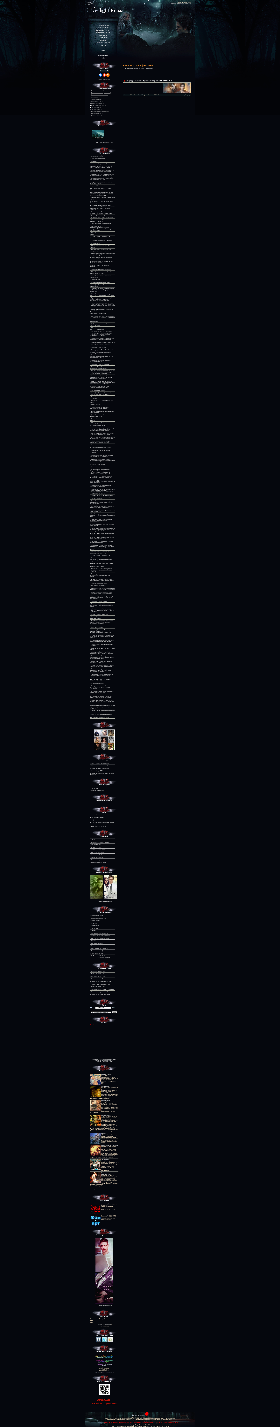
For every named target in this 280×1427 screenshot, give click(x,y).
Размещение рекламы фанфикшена (104, 1189)
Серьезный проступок (97, 953)
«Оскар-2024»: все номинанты (99, 614)
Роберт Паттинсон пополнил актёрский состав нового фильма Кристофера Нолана (102, 294)
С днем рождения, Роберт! (98, 158)
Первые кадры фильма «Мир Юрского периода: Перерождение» (101, 353)
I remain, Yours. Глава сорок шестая (101, 981)
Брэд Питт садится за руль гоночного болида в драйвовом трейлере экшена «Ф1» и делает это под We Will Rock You (102, 382)
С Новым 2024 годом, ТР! (98, 683)
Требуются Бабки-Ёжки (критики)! (100, 768)
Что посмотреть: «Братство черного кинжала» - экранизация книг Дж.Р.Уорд (101, 212)
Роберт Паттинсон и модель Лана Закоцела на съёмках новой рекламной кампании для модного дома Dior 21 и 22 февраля (102, 530)
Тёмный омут (94, 928)
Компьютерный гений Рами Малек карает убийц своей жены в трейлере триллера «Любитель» (102, 290)
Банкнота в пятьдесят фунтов (99, 948)
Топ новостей (95, 107)
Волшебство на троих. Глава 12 (99, 992)
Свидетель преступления (98, 945)
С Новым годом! (95, 279)
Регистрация (180, 3)
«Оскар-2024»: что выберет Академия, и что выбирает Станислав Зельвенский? (101, 476)
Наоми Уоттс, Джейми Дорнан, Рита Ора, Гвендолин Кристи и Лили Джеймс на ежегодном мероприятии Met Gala (102, 429)
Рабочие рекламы (96, 113)
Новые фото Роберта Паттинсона (100, 344)
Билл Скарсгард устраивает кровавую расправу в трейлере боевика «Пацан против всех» (102, 515)
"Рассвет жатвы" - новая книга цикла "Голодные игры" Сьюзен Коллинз (100, 250)
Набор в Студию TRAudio (98, 771)
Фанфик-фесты (95, 820)
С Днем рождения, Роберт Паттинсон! (101, 240)
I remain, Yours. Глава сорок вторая (100, 994)
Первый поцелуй (95, 920)
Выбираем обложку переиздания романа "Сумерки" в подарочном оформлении (102, 171)
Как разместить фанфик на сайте (100, 842)
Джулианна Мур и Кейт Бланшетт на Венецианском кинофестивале (100, 367)
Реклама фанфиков (96, 90)
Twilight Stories (95, 925)
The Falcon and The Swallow (98, 956)
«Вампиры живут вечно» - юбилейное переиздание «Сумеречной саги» (101, 258)
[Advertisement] (157, 74)
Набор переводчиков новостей (99, 766)
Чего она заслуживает (97, 943)
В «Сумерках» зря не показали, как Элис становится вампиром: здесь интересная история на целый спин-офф (102, 194)
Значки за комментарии (97, 790)
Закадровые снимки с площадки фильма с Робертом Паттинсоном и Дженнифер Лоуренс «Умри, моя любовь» (102, 372)
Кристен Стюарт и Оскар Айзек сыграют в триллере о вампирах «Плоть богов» (102, 434)
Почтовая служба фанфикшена (99, 854)
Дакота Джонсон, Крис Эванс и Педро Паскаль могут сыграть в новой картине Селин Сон (101, 570)
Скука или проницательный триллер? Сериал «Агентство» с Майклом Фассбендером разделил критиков (101, 299)
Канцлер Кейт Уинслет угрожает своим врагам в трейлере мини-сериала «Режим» (102, 579)
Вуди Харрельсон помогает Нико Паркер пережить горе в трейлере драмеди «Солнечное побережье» (102, 622)
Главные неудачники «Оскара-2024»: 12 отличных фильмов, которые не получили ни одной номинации (102, 481)
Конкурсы (94, 97)
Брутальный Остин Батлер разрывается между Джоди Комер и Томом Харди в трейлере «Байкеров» (101, 497)
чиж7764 (104, 1372)
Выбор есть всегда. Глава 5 (98, 971)
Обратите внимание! (97, 99)
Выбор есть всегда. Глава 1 (98, 986)
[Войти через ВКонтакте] (100, 75)
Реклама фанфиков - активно (99, 95)
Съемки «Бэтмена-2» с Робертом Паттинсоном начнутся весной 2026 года (101, 216)
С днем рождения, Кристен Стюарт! (101, 447)
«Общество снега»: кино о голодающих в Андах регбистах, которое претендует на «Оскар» (102, 636)
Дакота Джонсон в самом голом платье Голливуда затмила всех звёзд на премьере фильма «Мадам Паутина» (102, 565)
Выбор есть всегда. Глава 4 (98, 973)
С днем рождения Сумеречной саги (101, 223)
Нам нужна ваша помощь (98, 390)
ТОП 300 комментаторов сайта (104, 142)
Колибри (93, 930)
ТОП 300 (93, 839)
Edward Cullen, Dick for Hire (98, 918)
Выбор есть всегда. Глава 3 (98, 976)
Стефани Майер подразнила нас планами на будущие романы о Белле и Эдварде (102, 175)
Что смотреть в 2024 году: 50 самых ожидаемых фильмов (100, 680)
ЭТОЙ (107, 1204)
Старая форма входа (104, 79)
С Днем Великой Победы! (98, 425)
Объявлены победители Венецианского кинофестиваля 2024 (101, 361)
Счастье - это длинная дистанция (100, 935)
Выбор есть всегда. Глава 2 (98, 979)
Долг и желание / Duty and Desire (100, 938)
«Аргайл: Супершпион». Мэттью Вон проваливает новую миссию (100, 552)
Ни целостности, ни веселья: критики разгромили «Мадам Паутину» (101, 560)
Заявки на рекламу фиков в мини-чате (104, 1060)
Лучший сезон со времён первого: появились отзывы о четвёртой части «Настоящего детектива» (100, 670)
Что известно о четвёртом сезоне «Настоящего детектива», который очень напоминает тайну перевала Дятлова (101, 696)
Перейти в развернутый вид (104, 1061)
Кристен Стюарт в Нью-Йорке (99, 467)
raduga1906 (110, 1372)
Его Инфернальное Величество (99, 933)
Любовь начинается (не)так (98, 950)
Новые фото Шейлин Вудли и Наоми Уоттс (103, 342)
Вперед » (187, 95)
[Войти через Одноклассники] (108, 75)
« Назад (182, 95)
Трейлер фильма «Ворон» (98, 464)
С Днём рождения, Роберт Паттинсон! (101, 423)
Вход (186, 3)
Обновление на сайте (97, 156)
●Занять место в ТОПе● (104, 957)
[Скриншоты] (177, 88)
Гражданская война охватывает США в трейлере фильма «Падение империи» (101, 592)
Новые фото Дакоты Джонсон (99, 583)
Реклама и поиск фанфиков (136, 68)
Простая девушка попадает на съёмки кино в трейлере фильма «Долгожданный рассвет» (102, 575)
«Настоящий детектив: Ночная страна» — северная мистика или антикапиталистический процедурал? (102, 631)
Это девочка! (94, 445)
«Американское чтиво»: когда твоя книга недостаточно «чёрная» (101, 542)
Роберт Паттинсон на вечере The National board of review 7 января (102, 272)
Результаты (100, 1324)
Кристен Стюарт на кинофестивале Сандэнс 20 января (100, 617)
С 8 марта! (94, 161)
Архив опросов (107, 1324)
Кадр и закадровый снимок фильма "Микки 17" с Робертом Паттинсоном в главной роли (102, 316)
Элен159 (140, 95)
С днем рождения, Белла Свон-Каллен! (102, 350)
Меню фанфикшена (96, 103)
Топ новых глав (95, 109)
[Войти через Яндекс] (104, 75)
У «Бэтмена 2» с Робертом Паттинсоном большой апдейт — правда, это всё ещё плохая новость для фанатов (102, 377)
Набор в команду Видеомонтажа (100, 763)
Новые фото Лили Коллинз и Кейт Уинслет (102, 364)
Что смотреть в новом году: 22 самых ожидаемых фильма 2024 (101, 661)
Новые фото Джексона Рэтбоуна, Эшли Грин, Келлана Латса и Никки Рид (101, 393)
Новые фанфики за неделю (99, 111)
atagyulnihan (98, 1372)
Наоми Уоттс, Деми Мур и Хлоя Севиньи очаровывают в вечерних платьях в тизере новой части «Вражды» (102, 702)
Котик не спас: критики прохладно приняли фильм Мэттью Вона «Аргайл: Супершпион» (102, 589)
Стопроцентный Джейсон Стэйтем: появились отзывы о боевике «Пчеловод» (101, 652)
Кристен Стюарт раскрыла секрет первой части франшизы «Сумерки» (102, 538)
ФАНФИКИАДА (95, 788)
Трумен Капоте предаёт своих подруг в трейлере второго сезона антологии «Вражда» (101, 675)
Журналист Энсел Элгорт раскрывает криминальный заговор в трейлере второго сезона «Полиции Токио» (102, 657)
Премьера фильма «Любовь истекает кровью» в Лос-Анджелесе (101, 486)
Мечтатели (94, 923)
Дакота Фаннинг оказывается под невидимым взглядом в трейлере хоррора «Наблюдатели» (101, 502)
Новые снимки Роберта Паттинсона (101, 269)
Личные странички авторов (98, 862)
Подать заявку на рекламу (104, 901)
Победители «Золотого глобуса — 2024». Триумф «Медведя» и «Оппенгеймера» (102, 665)
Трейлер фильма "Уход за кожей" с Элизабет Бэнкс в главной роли (100, 387)
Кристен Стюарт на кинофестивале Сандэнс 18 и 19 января (100, 626)
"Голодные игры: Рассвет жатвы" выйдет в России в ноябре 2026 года (102, 178)
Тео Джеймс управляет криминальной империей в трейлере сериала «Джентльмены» (101, 520)
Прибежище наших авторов (98, 849)
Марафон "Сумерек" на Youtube (99, 186)
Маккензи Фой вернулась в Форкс (100, 163)
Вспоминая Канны (96, 404)
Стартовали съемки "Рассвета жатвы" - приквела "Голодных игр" (101, 220)
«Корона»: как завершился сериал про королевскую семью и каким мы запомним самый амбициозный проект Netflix (102, 716)
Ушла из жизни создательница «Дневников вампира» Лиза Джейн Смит (102, 254)
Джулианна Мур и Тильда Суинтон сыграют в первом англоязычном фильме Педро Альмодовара (102, 597)
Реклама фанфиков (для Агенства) (101, 93)
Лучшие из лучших (96, 847)
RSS (190, 3)
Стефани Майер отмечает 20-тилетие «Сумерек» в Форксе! (101, 182)
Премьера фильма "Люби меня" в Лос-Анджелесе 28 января (101, 262)
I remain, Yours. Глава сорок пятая (100, 984)
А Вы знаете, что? (96, 101)
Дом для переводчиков (97, 852)
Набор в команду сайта (97, 105)
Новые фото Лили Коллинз (98, 313)
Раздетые (93, 940)
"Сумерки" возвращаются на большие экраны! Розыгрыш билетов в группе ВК (101, 167)
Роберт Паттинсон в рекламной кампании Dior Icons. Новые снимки (102, 328)
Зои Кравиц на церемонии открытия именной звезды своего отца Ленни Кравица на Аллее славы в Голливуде (102, 460)
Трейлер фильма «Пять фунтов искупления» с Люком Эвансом (99, 408)
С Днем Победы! (95, 243)
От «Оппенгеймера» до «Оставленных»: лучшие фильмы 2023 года (102, 692)
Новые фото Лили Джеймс (98, 585)
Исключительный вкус (97, 915)
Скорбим (93, 452)
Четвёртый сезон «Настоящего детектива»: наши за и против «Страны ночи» (102, 506)
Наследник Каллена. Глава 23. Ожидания (102, 989)
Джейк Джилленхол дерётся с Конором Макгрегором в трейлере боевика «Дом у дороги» (101, 605)
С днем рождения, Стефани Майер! (101, 282)
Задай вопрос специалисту (98, 826)
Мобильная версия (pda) (140, 1421)
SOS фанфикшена (96, 844)
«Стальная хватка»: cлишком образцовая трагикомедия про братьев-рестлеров (102, 641)
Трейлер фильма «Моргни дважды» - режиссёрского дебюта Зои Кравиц (100, 441)
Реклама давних (95, 115)
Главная (173, 3)
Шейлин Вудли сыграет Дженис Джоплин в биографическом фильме (102, 357)
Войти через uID (104, 70)
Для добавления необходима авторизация (104, 1059)
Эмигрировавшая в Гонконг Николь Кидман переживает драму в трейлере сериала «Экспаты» (102, 707)
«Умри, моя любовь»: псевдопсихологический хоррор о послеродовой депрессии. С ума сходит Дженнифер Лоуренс (101, 228)
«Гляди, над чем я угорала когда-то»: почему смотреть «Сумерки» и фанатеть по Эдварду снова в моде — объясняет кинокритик (102, 207)
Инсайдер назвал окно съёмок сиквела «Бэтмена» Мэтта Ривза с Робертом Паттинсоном (101, 687)
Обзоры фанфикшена (97, 857)
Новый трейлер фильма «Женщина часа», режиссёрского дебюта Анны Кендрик (102, 339)
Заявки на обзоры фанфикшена (100, 859)
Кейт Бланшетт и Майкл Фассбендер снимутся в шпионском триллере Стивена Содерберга (102, 610)
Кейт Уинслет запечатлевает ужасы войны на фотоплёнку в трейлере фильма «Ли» (102, 437)
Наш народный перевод (97, 817)
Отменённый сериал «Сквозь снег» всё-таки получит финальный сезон (101, 456)
